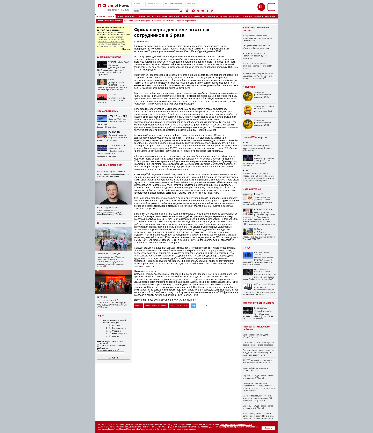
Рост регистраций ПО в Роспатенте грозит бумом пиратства (255, 55)
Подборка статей (154, 4)
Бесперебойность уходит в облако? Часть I (255, 336)
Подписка (190, 4)
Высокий (116, 325)
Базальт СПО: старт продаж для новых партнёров (112, 121)
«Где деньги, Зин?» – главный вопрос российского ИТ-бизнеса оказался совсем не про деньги (258, 415)
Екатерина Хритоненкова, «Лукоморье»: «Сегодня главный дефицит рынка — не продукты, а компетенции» (259, 387)
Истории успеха (210, 16)
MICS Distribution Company (261, 270)
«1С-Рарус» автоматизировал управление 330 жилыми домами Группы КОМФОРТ (259, 235)
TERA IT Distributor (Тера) (118, 62)
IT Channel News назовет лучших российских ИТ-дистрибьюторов (258, 343)
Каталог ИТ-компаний (265, 16)
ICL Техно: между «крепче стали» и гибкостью (111, 100)
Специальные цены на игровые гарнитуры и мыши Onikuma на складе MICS (259, 276)
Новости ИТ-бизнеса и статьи (109, 21)
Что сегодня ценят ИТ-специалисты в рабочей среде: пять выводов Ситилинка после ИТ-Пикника (112, 303)
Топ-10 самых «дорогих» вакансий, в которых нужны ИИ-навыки (258, 65)
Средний (116, 331)
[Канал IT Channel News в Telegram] (198, 11)
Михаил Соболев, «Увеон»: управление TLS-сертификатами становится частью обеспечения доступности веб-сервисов (258, 177)
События (247, 16)
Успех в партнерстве (109, 57)
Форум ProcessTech (263, 311)
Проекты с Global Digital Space (137, 21)
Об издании (138, 4)
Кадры (120, 16)
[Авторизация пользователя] (187, 11)
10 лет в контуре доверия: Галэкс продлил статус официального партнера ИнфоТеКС (257, 200)
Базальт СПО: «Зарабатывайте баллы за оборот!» (110, 150)
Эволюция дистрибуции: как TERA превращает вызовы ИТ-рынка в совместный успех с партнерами (111, 70)
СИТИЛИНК (102, 297)
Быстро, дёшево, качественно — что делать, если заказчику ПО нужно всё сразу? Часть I (258, 352)
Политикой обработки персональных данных (176, 429)
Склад (246, 247)
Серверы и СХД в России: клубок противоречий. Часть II (258, 407)
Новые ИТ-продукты (230, 16)
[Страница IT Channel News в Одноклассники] (207, 11)
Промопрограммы (191, 16)
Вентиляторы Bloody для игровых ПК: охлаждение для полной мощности (258, 162)
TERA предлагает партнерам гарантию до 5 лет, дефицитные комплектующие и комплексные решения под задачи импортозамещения (111, 41)
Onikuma (266, 271)
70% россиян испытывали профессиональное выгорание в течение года (258, 37)
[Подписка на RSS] (212, 11)
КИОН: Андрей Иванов (107, 207)
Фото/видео (131, 16)
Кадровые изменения (109, 165)
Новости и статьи (105, 16)
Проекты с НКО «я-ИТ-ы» (163, 21)
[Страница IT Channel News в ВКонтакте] (202, 11)
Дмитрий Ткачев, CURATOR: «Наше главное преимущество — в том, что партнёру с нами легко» (112, 86)
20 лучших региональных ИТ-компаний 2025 (263, 94)
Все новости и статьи (179, 306)
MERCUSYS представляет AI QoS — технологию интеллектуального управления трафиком (259, 290)
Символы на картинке (108, 350)
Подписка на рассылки (186, 21)
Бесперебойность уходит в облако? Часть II (255, 369)
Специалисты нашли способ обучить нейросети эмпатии (256, 47)
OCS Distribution (261, 284)
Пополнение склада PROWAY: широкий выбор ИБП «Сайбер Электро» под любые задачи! (258, 261)
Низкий (115, 336)
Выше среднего (119, 328)
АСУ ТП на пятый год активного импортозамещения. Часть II (258, 361)
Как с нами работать (174, 4)
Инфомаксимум (260, 308)
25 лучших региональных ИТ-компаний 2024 (263, 122)
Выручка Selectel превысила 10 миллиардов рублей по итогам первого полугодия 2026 (258, 75)
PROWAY (258, 253)
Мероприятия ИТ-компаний (259, 303)
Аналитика (144, 16)
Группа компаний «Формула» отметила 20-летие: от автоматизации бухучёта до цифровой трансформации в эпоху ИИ (111, 261)
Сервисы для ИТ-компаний (166, 16)
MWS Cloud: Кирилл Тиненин (111, 171)
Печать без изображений (155, 306)
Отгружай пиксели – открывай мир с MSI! (118, 136)
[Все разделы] (271, 10)
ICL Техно (112, 95)
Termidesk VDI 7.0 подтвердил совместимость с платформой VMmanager (257, 147)
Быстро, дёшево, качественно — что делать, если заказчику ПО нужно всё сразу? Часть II (258, 398)
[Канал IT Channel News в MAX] (193, 11)
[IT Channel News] (113, 10)
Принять (268, 428)
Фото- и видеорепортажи (111, 223)
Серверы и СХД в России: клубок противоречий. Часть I (258, 376)
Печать (138, 306)
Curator (111, 79)
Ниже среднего (119, 333)
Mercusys (272, 284)
